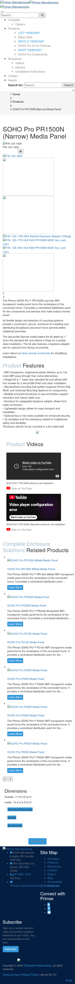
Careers (20, 24)
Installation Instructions (30, 71)
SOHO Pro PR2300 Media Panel (26, 605)
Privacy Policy (29, 974)
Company (14, 20)
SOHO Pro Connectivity (33, 54)
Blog (50, 878)
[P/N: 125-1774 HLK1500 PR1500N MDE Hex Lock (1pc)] (37, 241)
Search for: (15, 85)
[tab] (37, 809)
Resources (15, 59)
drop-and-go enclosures (36, 353)
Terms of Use (11, 974)
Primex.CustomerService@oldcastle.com (35, 885)
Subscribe (11, 949)
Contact (13, 76)
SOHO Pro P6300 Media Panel (25, 752)
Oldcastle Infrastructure (38, 965)
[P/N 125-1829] (12, 155)
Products (14, 28)
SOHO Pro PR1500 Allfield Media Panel (31, 569)
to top (69, 980)
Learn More (15, 587)
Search (12, 80)
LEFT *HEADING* (29, 33)
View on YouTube (21, 488)
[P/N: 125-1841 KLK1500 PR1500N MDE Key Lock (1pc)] (37, 249)
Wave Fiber (25, 37)
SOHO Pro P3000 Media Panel (25, 679)
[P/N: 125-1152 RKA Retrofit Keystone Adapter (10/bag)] (37, 236)
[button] (20, 809)
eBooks (20, 67)
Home (16, 94)
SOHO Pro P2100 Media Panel (25, 642)
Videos (19, 63)
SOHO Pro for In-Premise (34, 46)
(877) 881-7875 (22, 874)
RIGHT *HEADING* (30, 50)
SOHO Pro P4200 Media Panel (25, 715)
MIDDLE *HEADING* (31, 41)
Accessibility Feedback (55, 883)
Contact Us (37, 841)
